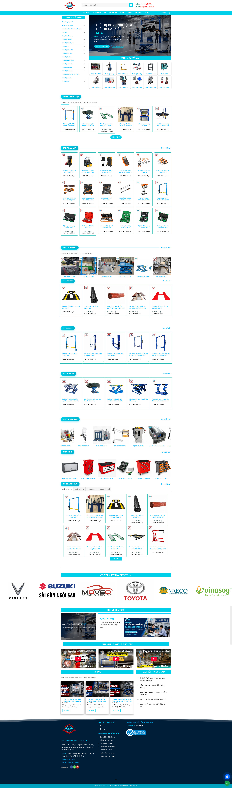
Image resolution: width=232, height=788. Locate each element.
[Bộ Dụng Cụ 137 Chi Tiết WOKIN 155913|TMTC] (106, 188)
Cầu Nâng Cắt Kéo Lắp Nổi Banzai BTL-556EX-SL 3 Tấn (115, 400)
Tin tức (102, 726)
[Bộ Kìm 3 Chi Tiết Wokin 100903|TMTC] (162, 160)
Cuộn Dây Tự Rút (67, 22)
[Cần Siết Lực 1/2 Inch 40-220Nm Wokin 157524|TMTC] (125, 188)
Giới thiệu (97, 13)
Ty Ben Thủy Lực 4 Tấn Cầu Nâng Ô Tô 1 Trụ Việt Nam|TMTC (116, 307)
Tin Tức (138, 13)
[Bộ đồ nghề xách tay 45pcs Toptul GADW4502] (144, 216)
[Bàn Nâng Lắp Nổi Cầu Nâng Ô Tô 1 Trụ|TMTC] (106, 114)
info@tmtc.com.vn (73, 762)
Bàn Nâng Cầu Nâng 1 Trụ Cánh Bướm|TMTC (71, 307)
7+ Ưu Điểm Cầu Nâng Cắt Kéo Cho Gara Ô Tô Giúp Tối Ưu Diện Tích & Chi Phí (121, 701)
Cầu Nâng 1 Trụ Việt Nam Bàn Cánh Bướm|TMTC (137, 548)
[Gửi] (131, 5)
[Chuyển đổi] (84, 22)
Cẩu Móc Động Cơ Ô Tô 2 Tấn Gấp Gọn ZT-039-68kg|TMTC (158, 548)
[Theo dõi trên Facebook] (71, 767)
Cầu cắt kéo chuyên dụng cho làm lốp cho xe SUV (88, 125)
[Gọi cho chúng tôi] (74, 767)
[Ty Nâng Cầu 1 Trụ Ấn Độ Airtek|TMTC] (137, 504)
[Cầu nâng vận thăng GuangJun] (144, 114)
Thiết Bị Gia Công (67, 53)
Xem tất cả (165, 248)
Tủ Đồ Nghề (65, 81)
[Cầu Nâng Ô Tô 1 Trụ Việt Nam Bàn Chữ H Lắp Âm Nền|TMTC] (74, 535)
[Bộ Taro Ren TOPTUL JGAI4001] (87, 216)
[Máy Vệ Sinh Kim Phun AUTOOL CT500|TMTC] (87, 160)
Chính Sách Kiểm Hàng (107, 737)
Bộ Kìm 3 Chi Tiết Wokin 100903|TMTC (162, 171)
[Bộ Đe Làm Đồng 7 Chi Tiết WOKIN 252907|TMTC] (144, 160)
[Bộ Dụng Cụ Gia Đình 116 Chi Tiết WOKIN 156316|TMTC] (87, 188)
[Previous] (64, 119)
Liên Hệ (146, 13)
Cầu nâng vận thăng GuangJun (144, 125)
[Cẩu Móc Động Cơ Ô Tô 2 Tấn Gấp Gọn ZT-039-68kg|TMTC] (157, 535)
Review (130, 13)
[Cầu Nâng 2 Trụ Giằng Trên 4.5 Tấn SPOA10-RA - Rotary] (162, 114)
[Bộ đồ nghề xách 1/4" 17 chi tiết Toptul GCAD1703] (162, 216)
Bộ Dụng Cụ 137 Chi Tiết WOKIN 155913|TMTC (106, 199)
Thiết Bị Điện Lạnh (67, 43)
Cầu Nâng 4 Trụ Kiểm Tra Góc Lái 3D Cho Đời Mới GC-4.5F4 (125, 125)
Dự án (105, 13)
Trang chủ (87, 13)
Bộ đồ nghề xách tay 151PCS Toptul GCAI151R (125, 227)
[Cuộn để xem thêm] (116, 779)
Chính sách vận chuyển (107, 746)
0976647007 (72, 759)
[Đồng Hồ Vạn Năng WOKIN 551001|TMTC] (125, 160)
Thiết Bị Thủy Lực (67, 71)
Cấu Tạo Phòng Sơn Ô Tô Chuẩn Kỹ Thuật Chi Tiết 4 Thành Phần (72, 701)
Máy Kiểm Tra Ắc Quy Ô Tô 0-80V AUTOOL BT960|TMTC (69, 171)
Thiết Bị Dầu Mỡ (67, 39)
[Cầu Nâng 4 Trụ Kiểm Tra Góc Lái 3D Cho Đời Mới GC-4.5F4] (125, 114)
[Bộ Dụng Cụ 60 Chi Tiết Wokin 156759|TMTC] (69, 188)
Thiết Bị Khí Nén (67, 57)
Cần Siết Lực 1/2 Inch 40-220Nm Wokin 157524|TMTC (125, 199)
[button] (165, 12)
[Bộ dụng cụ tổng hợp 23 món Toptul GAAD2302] (69, 216)
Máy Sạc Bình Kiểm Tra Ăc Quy (72, 29)
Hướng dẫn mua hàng (107, 753)
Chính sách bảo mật (106, 743)
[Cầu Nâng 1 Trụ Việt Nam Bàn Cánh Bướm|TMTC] (137, 535)
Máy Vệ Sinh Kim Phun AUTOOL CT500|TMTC (88, 171)
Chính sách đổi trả (106, 750)
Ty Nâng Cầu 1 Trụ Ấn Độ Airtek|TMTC (91, 307)
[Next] (167, 119)
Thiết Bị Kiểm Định (68, 60)
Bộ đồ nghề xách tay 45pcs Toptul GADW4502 (144, 227)
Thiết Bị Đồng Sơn (67, 50)
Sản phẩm (113, 13)
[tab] (65, 103)
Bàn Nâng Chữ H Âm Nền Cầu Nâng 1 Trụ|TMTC (160, 307)
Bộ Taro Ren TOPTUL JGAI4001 (88, 226)
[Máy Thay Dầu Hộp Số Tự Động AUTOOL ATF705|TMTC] (106, 160)
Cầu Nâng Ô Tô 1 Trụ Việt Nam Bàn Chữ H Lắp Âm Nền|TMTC (137, 307)
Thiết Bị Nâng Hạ (67, 64)
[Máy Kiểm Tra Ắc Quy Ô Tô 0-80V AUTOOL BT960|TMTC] (69, 160)
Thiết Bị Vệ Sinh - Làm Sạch (70, 74)
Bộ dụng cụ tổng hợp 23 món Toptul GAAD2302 (69, 227)
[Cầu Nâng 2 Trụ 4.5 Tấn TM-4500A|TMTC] (162, 188)
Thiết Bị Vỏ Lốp (67, 78)
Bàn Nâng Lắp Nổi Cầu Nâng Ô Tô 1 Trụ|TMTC (106, 125)
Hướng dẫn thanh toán (107, 756)
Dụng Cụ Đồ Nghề (67, 25)
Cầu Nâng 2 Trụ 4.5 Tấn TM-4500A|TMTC (163, 199)
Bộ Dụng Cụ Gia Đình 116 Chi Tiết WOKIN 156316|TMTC (88, 199)
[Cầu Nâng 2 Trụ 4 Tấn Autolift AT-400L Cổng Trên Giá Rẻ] (69, 114)
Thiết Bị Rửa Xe (67, 67)
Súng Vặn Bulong (67, 36)
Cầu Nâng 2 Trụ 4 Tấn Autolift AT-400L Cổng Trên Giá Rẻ (69, 125)
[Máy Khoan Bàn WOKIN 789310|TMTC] (144, 188)
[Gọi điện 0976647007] (227, 783)
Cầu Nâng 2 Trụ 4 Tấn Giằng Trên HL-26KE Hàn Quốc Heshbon (138, 354)
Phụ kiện (64, 32)
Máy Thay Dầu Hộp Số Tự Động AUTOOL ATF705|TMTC (106, 171)
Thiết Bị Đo (65, 46)
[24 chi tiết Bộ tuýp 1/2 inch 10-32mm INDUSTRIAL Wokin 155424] (106, 216)
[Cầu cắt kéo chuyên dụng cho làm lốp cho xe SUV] (87, 114)
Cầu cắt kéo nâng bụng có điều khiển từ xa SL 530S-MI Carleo (160, 400)
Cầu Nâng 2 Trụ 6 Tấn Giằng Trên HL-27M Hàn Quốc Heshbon (161, 354)
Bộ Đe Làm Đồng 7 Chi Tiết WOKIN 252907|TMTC (144, 171)
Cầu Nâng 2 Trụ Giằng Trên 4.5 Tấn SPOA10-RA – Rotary (163, 125)
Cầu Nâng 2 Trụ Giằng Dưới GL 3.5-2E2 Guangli (115, 354)
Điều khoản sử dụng (106, 740)
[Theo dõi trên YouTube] (77, 767)
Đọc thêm (66, 710)
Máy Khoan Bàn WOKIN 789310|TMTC (144, 199)
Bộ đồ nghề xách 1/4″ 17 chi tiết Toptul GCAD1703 (163, 227)
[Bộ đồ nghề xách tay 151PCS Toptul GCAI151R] (125, 216)
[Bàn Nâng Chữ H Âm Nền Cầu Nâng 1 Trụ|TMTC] (95, 535)
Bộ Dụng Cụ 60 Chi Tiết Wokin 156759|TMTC (69, 199)
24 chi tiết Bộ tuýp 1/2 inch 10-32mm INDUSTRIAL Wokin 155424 (107, 227)
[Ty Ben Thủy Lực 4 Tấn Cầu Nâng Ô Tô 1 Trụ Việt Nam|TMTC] (157, 504)
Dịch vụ (121, 13)
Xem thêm (165, 148)
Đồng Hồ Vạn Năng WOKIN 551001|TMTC (125, 171)
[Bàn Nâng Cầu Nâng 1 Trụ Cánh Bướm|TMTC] (115, 504)
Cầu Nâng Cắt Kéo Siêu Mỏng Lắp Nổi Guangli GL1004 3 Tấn (70, 400)
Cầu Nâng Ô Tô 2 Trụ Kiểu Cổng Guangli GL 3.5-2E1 (93, 354)
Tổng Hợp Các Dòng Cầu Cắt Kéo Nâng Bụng (138, 400)
